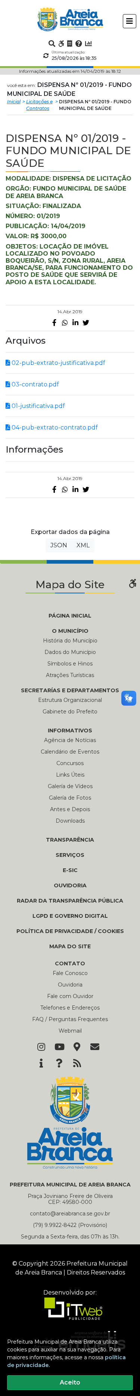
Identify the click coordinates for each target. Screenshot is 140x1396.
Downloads (70, 820)
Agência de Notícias (70, 740)
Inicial (14, 101)
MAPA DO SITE (70, 946)
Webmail (70, 1030)
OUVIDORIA (70, 885)
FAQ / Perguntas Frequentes (70, 1019)
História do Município (70, 640)
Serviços (70, 855)
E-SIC (70, 870)
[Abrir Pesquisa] (52, 43)
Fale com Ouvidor (70, 996)
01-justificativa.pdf (37, 405)
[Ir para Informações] (41, 1064)
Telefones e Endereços (70, 1007)
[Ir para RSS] (76, 1064)
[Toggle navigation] (129, 21)
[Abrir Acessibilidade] (132, 582)
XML (83, 545)
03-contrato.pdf (34, 384)
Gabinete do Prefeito (70, 711)
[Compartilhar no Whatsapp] (65, 322)
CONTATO (70, 963)
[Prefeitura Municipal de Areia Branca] (70, 19)
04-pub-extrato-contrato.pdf (54, 427)
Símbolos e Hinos (70, 663)
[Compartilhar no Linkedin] (75, 322)
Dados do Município (70, 652)
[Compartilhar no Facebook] (54, 322)
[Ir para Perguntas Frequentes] (78, 43)
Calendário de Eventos (70, 751)
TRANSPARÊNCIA (70, 839)
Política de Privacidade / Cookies (70, 931)
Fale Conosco (70, 973)
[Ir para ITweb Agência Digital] (70, 1313)
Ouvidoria (70, 984)
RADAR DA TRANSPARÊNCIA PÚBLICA (70, 900)
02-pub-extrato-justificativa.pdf (57, 362)
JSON (58, 545)
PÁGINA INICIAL (70, 615)
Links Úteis (70, 774)
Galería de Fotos (70, 797)
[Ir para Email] (94, 1047)
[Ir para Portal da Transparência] (69, 43)
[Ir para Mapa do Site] (76, 1047)
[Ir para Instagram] (41, 1047)
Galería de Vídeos (70, 786)
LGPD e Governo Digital (70, 916)
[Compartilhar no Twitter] (86, 322)
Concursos (70, 763)
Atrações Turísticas (70, 675)
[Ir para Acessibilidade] (61, 43)
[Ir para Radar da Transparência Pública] (88, 43)
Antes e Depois (70, 809)
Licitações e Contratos (39, 105)
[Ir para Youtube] (59, 1047)
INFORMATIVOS (70, 730)
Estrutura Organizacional (70, 700)
